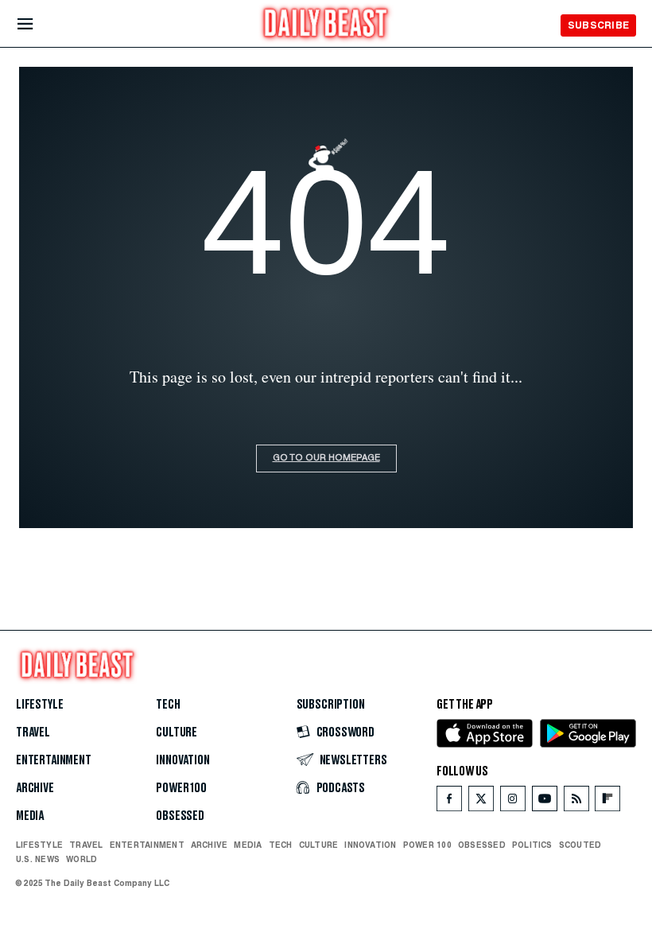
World (81, 859)
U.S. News (38, 859)
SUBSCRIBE (598, 25)
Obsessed (180, 816)
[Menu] (38, 24)
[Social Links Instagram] (513, 802)
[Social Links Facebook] (449, 802)
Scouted (580, 844)
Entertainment (53, 760)
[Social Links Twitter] (481, 802)
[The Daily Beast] (326, 25)
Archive (35, 788)
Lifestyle (39, 704)
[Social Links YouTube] (544, 802)
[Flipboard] (607, 802)
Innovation (182, 760)
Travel (33, 732)
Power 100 (181, 788)
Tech (168, 704)
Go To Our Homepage (326, 458)
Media (30, 816)
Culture (176, 732)
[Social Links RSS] (576, 802)
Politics (532, 844)
